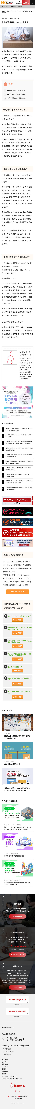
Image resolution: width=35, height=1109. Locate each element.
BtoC (9, 733)
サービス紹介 (17, 620)
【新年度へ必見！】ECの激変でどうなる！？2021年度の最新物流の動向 (17, 789)
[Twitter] (16, 1091)
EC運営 (7, 761)
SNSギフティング (8, 1051)
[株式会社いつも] (7, 4)
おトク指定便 (9, 880)
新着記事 (13, 7)
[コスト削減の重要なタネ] (17, 751)
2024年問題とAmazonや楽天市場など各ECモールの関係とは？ (17, 884)
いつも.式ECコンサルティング (19, 616)
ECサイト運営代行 (15, 667)
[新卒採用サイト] (17, 999)
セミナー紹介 (17, 697)
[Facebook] (19, 1091)
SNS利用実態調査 (13, 853)
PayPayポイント (17, 880)
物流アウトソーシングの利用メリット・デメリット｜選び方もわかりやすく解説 (17, 828)
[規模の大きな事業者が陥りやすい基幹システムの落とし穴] (17, 723)
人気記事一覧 (9, 423)
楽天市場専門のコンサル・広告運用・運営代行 (20, 641)
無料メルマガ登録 (17, 591)
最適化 (12, 761)
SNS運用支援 (7, 1049)
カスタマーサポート (11, 824)
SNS (7, 853)
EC (6, 733)
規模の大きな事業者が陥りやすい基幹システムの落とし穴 (17, 737)
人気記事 (20, 7)
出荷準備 (19, 824)
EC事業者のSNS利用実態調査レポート (16, 856)
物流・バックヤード (13, 11)
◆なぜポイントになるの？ (15, 94)
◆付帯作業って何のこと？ (15, 90)
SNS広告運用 (7, 1054)
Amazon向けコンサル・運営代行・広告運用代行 (20, 628)
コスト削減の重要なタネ (12, 764)
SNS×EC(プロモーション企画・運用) (15, 1045)
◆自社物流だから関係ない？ (16, 98)
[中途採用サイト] (17, 1011)
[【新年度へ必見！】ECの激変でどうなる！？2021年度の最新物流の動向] (17, 777)
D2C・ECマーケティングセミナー (20, 692)
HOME (4, 11)
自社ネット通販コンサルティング (20, 679)
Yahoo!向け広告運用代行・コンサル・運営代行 (19, 655)
